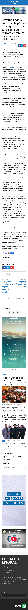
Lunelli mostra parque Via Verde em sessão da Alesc (21, 284)
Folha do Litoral (5, 43)
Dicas (4, 374)
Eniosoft (11, 606)
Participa (10, 67)
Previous (3, 10)
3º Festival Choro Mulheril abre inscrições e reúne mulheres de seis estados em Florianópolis (14, 381)
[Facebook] (19, 45)
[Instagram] (17, 312)
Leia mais (23, 446)
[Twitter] (22, 45)
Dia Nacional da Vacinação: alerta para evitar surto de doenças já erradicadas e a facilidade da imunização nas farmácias (7, 287)
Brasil (3, 259)
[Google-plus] (24, 45)
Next (24, 10)
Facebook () (18, 298)
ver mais (24, 374)
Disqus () (24, 298)
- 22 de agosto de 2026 (16, 440)
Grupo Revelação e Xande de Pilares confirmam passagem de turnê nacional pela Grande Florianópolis (14, 418)
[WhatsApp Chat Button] (24, 606)
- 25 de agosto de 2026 (16, 404)
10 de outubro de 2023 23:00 (17, 43)
